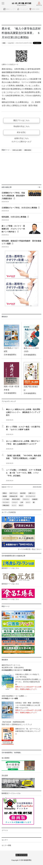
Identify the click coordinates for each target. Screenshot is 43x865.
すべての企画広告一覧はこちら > (29, 549)
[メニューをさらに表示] (3, 3)
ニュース (10, 43)
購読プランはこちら (21, 120)
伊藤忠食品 (6, 505)
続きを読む (21, 132)
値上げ (21, 505)
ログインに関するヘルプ (21, 142)
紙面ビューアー (11, 9)
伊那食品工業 (13, 496)
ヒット (14, 505)
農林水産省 (28, 150)
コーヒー (14, 502)
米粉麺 (5, 496)
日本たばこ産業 (17, 150)
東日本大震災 (16, 499)
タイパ (28, 502)
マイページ (22, 855)
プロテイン (26, 499)
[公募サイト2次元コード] (21, 56)
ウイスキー (6, 502)
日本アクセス (13, 493)
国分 (21, 496)
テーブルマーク (30, 496)
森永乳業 (22, 493)
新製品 (5, 493)
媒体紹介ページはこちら (10, 568)
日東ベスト (32, 493)
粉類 (4, 43)
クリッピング (23, 9)
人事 (21, 502)
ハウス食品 (6, 499)
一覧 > (39, 187)
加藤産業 (34, 499)
